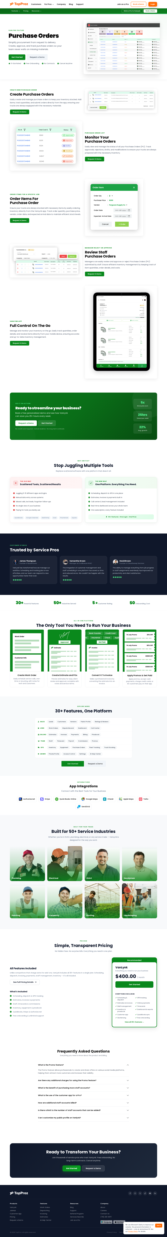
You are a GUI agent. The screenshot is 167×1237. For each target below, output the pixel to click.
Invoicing (43, 1214)
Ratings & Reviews (101, 722)
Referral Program (77, 1214)
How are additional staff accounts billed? (57, 1103)
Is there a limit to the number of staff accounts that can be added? (69, 1110)
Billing (85, 734)
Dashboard (82, 728)
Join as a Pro (123, 4)
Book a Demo (138, 4)
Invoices (64, 734)
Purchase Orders (79, 747)
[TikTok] (145, 1193)
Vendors (73, 722)
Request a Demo (37, 57)
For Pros (48, 4)
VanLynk (13, 1207)
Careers (103, 1211)
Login (152, 4)
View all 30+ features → (134, 1022)
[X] (140, 1193)
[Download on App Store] (119, 1222)
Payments (75, 734)
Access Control (69, 754)
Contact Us (104, 1214)
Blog (71, 4)
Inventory (52, 747)
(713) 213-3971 (105, 1217)
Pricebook (95, 734)
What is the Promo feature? (51, 1065)
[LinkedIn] (155, 1193)
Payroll (71, 741)
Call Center (95, 728)
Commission (83, 741)
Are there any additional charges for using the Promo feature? (67, 1080)
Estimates (52, 734)
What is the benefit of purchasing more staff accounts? (64, 1088)
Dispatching (45, 1211)
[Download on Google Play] (106, 1222)
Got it (159, 1225)
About (102, 1207)
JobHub (13, 1211)
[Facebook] (130, 1193)
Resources (36, 11)
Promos (95, 741)
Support (80, 4)
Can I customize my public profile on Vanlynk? (59, 1117)
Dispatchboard (68, 728)
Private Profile (54, 754)
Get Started (16, 57)
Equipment (64, 747)
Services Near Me (77, 1217)
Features (14, 11)
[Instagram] (135, 1193)
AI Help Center (95, 754)
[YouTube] (150, 1193)
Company (61, 4)
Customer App (15, 1214)
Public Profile (86, 722)
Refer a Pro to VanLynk (132, 11)
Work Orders (53, 728)
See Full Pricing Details (23, 982)
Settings (82, 754)
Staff (51, 741)
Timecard (60, 741)
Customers (36, 4)
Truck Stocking (109, 747)
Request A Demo (19, 112)
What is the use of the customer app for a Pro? (60, 1095)
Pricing (25, 11)
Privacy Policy (112, 1232)
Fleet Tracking (94, 747)
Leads (51, 722)
